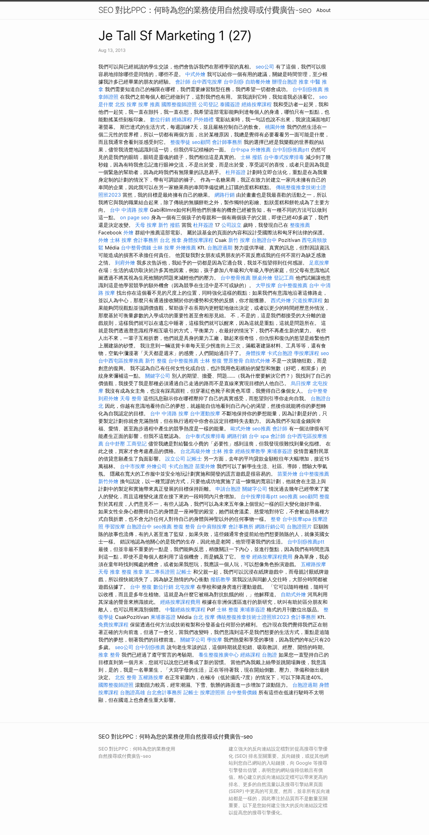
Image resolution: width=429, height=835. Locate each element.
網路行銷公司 (270, 526)
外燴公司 (157, 466)
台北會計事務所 (164, 692)
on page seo (134, 217)
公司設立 (231, 225)
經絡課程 (182, 119)
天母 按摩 (146, 225)
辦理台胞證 (284, 82)
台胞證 (269, 655)
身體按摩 (256, 353)
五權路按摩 (313, 564)
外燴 (128, 232)
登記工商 (284, 278)
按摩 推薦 (149, 104)
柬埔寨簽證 (279, 451)
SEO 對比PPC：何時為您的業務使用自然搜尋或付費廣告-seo (204, 10)
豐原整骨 (233, 360)
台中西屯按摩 (207, 82)
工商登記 (137, 443)
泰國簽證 (230, 104)
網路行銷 (225, 195)
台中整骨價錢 (136, 247)
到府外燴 (125, 262)
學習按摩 (115, 526)
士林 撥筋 (251, 157)
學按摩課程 (306, 353)
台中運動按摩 (205, 413)
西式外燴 (281, 300)
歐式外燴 (241, 428)
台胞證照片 (299, 526)
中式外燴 (195, 74)
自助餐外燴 (257, 82)
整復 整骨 (184, 526)
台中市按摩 (132, 466)
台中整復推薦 (292, 285)
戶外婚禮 (203, 119)
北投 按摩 (126, 104)
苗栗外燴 (205, 466)
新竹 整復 (156, 360)
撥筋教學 (220, 579)
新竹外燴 (108, 481)
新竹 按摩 (239, 240)
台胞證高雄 (132, 692)
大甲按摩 (266, 285)
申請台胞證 (228, 489)
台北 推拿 (171, 240)
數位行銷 (160, 119)
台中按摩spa (296, 519)
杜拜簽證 (235, 172)
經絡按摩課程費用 (272, 557)
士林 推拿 (223, 451)
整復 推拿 (132, 572)
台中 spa (259, 436)
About (323, 10)
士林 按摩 (121, 240)
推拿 (304, 82)
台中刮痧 (234, 82)
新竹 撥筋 (169, 225)
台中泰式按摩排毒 (284, 157)
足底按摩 (319, 262)
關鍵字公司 (157, 376)
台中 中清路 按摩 (129, 210)
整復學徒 (180, 142)
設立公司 (175, 459)
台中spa (240, 149)
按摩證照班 (212, 692)
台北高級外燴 (195, 451)
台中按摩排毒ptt (259, 496)
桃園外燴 (275, 127)
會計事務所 (145, 240)
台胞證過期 (219, 247)
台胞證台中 (264, 240)
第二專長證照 (160, 572)
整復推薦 (300, 225)
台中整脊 (317, 391)
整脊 (276, 519)
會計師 (182, 82)
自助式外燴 (257, 360)
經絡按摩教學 (250, 451)
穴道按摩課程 (307, 300)
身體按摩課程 (198, 240)
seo (325, 353)
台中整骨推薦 (235, 278)
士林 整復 (211, 360)
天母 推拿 (109, 572)
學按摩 (214, 639)
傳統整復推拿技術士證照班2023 (252, 617)
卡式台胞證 (279, 353)
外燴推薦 (261, 149)
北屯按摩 (185, 587)
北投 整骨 (126, 677)
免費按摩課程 (113, 624)
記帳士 (194, 459)
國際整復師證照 (179, 104)
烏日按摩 (301, 383)
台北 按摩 (204, 617)
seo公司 (265, 66)
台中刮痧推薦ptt (290, 149)
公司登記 (208, 104)
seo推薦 (261, 428)
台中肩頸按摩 (212, 526)
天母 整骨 (131, 398)
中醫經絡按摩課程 (185, 609)
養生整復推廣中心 (218, 655)
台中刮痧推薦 (307, 89)
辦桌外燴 (262, 278)
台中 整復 (141, 587)
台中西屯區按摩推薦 (121, 360)
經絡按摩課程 (257, 104)
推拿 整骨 (109, 655)
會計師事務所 (227, 142)
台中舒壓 (115, 443)
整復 (324, 496)
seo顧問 (201, 142)
